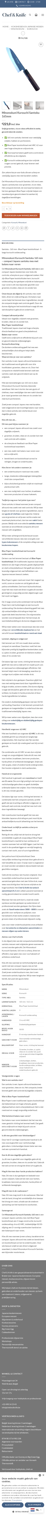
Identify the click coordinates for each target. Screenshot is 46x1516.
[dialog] (23, 1494)
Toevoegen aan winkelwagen (20, 215)
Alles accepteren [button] (12, 1505)
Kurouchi (32, 29)
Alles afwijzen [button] (34, 1505)
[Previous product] (23, 33)
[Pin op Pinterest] (22, 228)
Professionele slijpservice (12, 1338)
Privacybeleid (7, 1445)
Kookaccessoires (9, 1322)
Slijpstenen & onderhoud (12, 1319)
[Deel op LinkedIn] (26, 228)
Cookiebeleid (7, 1448)
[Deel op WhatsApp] (4, 228)
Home (6, 26)
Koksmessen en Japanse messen (27, 26)
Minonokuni (17, 29)
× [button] (43, 1475)
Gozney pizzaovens (10, 1326)
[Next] (40, 70)
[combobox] (40, 1475)
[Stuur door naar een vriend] (17, 228)
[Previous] (6, 70)
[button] (36, 15)
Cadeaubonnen (8, 1332)
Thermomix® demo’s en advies (15, 1347)
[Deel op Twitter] (13, 228)
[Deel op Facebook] (9, 228)
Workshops (7, 1341)
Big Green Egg (8, 1329)
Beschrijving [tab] (7, 243)
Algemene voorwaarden (12, 1441)
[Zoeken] (30, 14)
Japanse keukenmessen (12, 1313)
